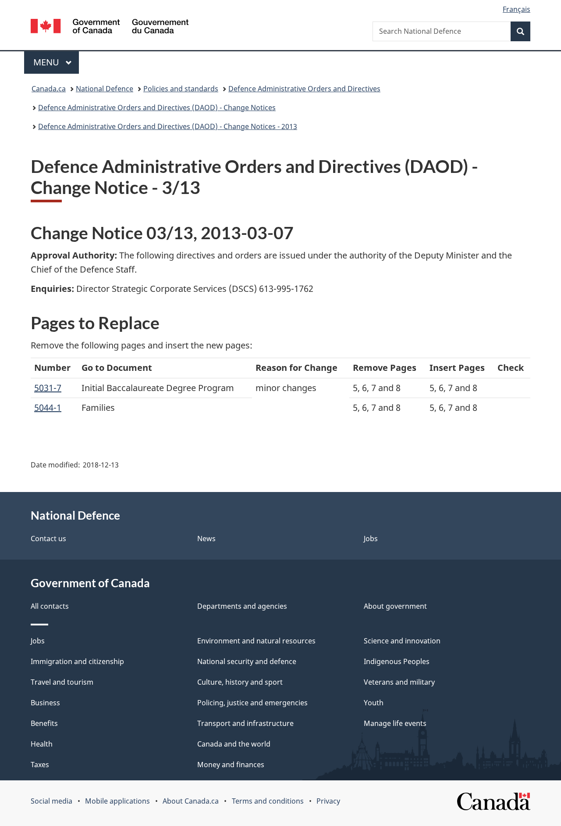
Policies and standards (180, 88)
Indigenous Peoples (397, 661)
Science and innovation (402, 641)
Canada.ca (49, 88)
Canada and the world (233, 744)
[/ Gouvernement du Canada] (109, 27)
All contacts (50, 606)
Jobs (371, 538)
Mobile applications (117, 801)
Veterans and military (399, 682)
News (206, 538)
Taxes (40, 764)
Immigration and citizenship (77, 661)
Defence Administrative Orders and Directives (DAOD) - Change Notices (157, 107)
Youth (373, 702)
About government (395, 606)
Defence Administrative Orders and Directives (304, 88)
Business (45, 702)
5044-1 (47, 407)
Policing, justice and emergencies (252, 702)
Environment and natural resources (256, 641)
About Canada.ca (191, 801)
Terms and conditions (268, 801)
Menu (47, 62)
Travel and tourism (62, 682)
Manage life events (395, 723)
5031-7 (47, 388)
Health (42, 744)
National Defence (104, 88)
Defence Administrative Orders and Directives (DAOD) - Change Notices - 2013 (167, 126)
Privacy (328, 801)
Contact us (48, 538)
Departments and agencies (242, 606)
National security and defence (246, 661)
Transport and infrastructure (245, 723)
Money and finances (230, 764)
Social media (51, 801)
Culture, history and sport (240, 682)
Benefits (44, 723)
